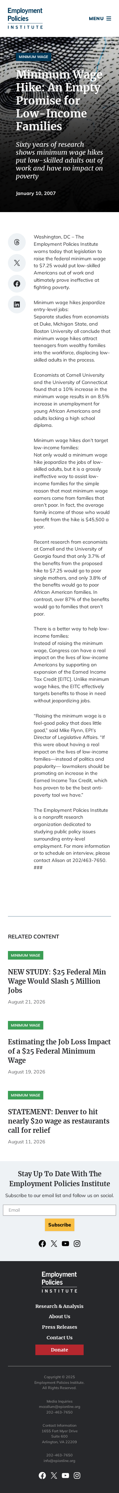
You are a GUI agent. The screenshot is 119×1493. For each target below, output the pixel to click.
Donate (59, 19)
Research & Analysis (59, 1306)
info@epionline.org (59, 1460)
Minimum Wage (33, 56)
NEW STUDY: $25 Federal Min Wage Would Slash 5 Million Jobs (57, 981)
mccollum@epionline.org (59, 1406)
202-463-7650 (59, 1412)
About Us (59, 1316)
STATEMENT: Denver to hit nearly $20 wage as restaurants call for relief (58, 1121)
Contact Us (60, 1338)
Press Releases (59, 1327)
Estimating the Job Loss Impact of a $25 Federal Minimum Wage (59, 1051)
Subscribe (59, 1225)
